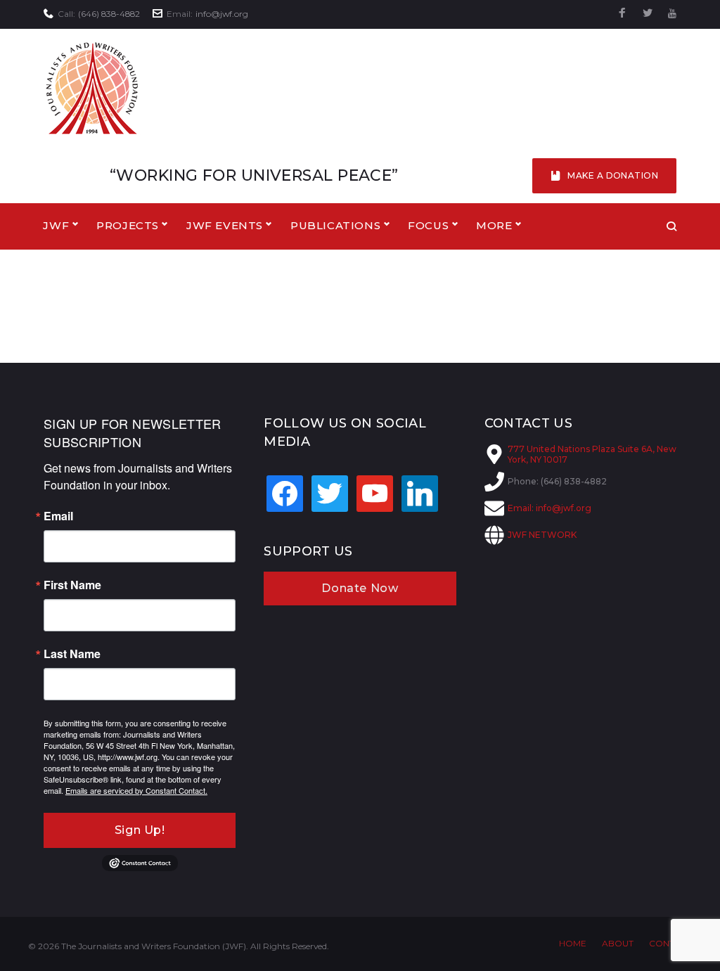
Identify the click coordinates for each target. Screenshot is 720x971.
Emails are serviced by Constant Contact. (136, 790)
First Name (72, 585)
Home (572, 943)
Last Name (72, 654)
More (494, 225)
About (618, 943)
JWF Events (224, 225)
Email (58, 516)
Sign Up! (140, 830)
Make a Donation (612, 175)
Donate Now (359, 588)
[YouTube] (672, 13)
